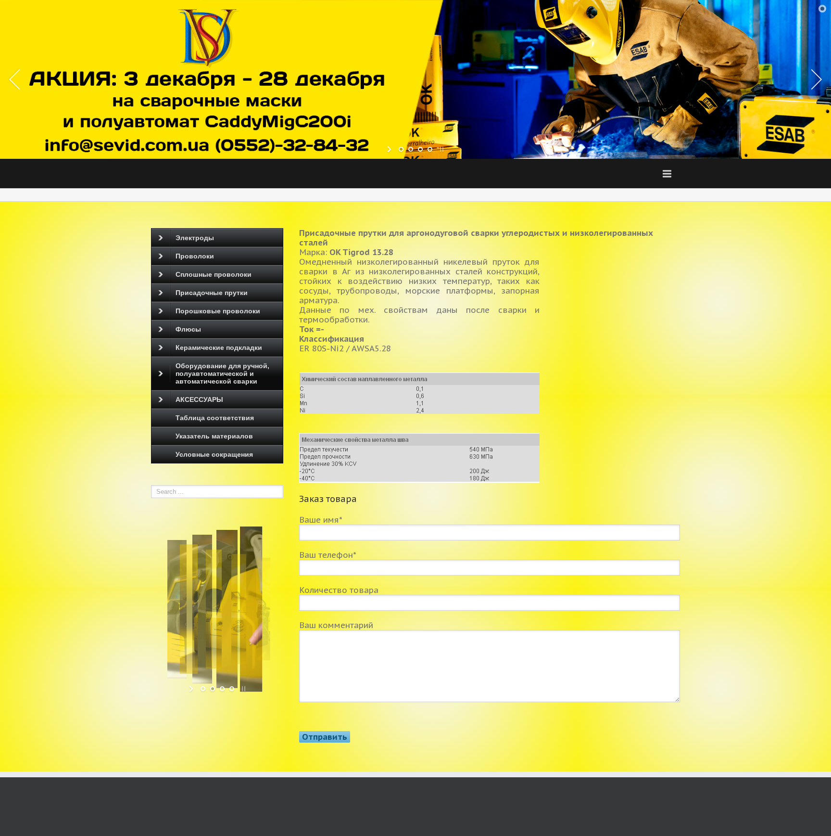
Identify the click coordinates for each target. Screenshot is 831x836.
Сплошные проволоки (214, 274)
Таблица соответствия (215, 418)
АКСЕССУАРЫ (199, 399)
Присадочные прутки (212, 292)
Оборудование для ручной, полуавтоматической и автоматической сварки (222, 373)
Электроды (195, 238)
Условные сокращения (214, 454)
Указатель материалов (214, 436)
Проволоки (195, 256)
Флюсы (188, 329)
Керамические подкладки (219, 347)
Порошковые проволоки (218, 311)
